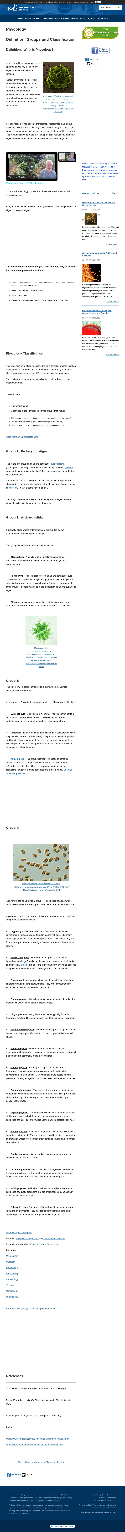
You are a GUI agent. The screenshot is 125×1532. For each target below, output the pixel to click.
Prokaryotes (36, 1244)
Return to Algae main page (19, 1232)
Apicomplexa (17, 759)
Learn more (89, 2)
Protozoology (12, 1273)
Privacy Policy (93, 1495)
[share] (52, 155)
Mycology (10, 1262)
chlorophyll (14, 488)
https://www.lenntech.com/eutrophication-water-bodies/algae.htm (37, 1439)
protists (56, 740)
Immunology (12, 1297)
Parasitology (12, 1279)
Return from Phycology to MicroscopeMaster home (31, 1308)
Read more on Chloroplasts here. (22, 437)
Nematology (12, 1291)
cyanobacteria (57, 464)
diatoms (25, 965)
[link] (10, 155)
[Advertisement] (26, 241)
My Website (20, 7)
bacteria (69, 467)
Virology (10, 1285)
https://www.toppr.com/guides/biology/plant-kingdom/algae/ (34, 1444)
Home (20, 18)
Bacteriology (12, 1267)
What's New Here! (33, 18)
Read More (112, 244)
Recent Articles (90, 193)
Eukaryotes (52, 1244)
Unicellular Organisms (54, 1238)
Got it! (98, 2)
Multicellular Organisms (27, 1238)
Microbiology (12, 1256)
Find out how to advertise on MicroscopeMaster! (41, 1462)
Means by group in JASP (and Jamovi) (31, 155)
